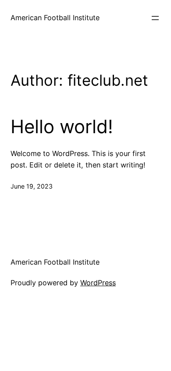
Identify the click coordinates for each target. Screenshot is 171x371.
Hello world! (62, 127)
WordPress (98, 282)
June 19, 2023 (32, 186)
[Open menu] (155, 18)
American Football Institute (55, 17)
